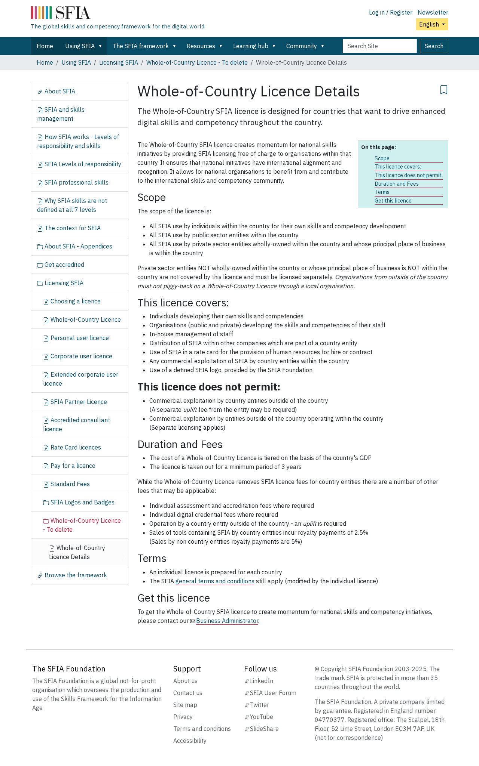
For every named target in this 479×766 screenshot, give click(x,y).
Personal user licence (79, 338)
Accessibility (190, 740)
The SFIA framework (141, 46)
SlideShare (264, 728)
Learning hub (250, 46)
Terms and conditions (202, 728)
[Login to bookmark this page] (443, 89)
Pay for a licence (72, 465)
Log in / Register (390, 12)
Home (45, 46)
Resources (201, 46)
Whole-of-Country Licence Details (77, 552)
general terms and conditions (215, 581)
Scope (382, 158)
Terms (382, 191)
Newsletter (433, 12)
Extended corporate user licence (80, 379)
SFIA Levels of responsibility (82, 164)
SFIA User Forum (273, 692)
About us (185, 681)
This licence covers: (398, 166)
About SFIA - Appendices (77, 246)
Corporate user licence (80, 356)
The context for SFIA (72, 228)
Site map (185, 704)
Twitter (259, 704)
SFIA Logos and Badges (82, 502)
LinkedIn (261, 681)
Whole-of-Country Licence (85, 319)
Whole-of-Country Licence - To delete (197, 62)
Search (434, 46)
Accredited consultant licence (76, 424)
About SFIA (59, 91)
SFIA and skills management (61, 114)
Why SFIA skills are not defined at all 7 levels (72, 205)
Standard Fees (69, 484)
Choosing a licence (75, 301)
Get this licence (393, 200)
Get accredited (63, 264)
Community (301, 46)
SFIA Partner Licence (78, 401)
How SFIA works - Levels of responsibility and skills (78, 141)
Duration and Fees (397, 183)
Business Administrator (227, 620)
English (429, 24)
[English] (117, 14)
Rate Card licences (75, 447)
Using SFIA (80, 46)
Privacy (183, 716)
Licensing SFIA (118, 62)
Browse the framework (75, 575)
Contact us (187, 692)
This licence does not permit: (409, 175)
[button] (102, 46)
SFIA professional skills (76, 182)
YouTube (261, 716)
